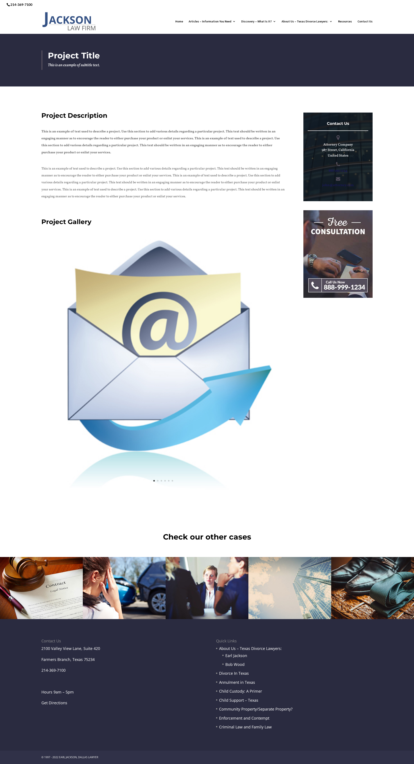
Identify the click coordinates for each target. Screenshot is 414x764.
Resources (345, 21)
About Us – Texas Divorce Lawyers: (305, 21)
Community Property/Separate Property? (256, 709)
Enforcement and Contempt (244, 718)
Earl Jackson (236, 655)
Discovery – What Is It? (256, 21)
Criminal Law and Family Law (245, 726)
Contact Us (365, 21)
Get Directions (54, 702)
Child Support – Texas (238, 700)
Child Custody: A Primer (240, 691)
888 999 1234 (338, 170)
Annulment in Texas (237, 682)
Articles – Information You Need (210, 21)
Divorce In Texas (234, 673)
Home (179, 21)
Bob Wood (235, 664)
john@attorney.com (338, 185)
